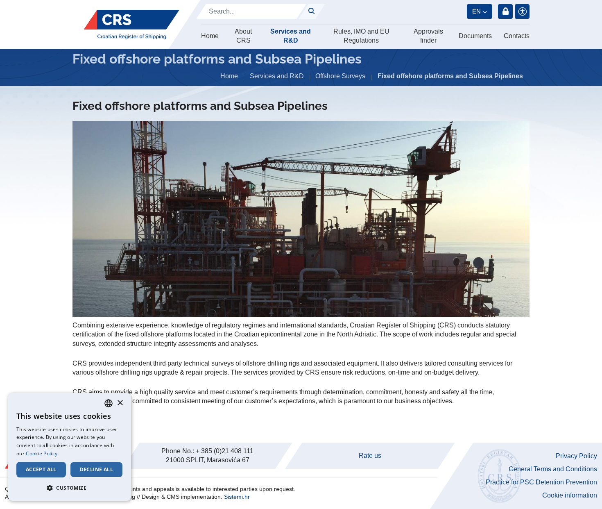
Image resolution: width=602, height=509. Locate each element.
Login (505, 11)
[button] (69, 488)
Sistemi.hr (237, 496)
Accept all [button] (41, 469)
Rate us (370, 455)
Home (210, 35)
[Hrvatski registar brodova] (131, 24)
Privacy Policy (576, 455)
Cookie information (569, 495)
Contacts (517, 35)
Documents (475, 35)
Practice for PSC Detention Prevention (541, 482)
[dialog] (69, 447)
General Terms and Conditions (553, 469)
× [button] (120, 403)
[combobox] (108, 403)
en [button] (476, 11)
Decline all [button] (96, 469)
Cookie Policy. (42, 453)
